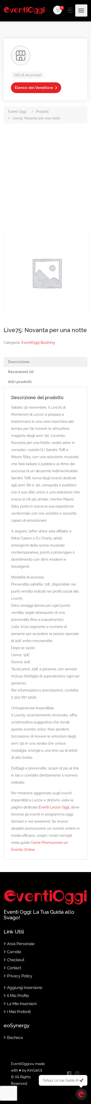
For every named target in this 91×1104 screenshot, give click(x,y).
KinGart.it (34, 1070)
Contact (14, 968)
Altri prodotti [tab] (20, 382)
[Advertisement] (45, 182)
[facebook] (69, 1074)
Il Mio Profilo (18, 995)
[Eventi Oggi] (24, 10)
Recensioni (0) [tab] (20, 372)
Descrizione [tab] (19, 362)
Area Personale (20, 943)
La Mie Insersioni (21, 1003)
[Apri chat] (81, 1094)
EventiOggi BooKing (38, 342)
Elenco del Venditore (34, 88)
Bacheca (15, 1037)
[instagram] (77, 1074)
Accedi (70, 10)
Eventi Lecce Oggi (54, 807)
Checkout (15, 960)
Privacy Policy (19, 976)
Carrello (14, 952)
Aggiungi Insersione (24, 987)
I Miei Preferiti (19, 1011)
